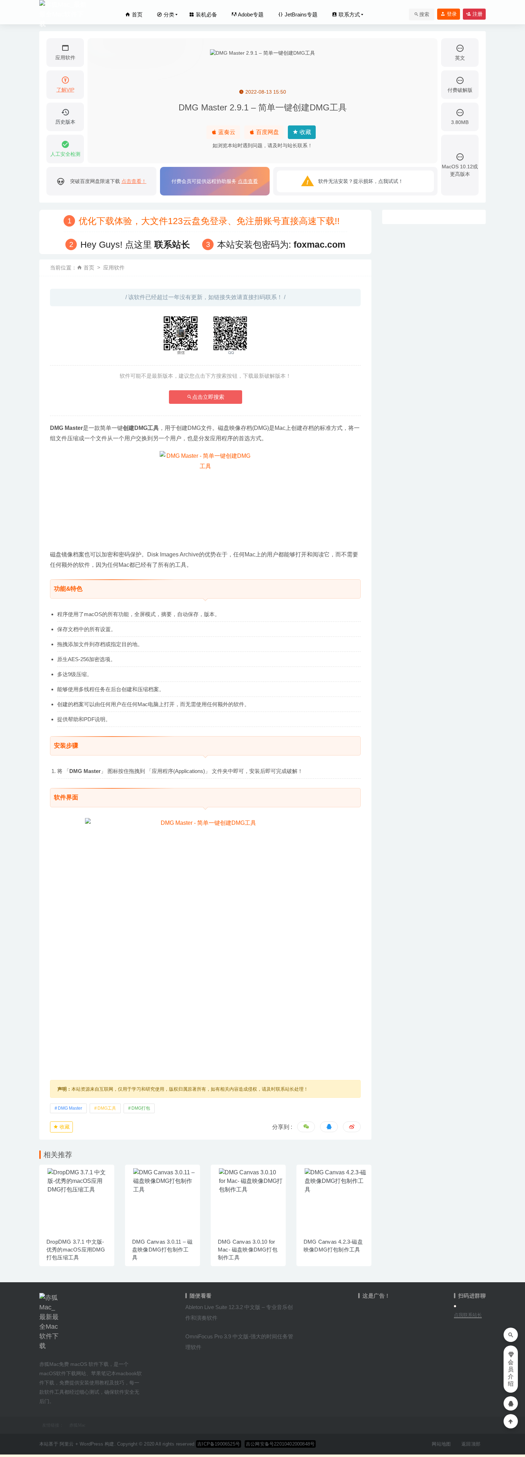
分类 (168, 14)
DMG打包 (140, 1108)
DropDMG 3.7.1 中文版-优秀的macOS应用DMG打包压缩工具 (75, 1249)
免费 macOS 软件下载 (84, 1364)
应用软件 (114, 267)
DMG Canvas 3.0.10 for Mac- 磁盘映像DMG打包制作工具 (248, 1249)
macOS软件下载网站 (62, 1373)
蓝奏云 (226, 132)
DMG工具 (107, 1108)
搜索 (424, 14)
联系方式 (348, 14)
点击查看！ (133, 181)
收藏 (304, 132)
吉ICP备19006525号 (218, 1444)
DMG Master (70, 1108)
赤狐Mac (77, 1425)
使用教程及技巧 (106, 1383)
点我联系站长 (468, 1315)
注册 (476, 14)
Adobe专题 (250, 14)
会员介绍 (511, 1373)
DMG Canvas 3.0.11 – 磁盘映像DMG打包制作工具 (162, 1249)
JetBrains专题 (300, 14)
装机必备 (205, 14)
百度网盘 (267, 132)
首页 (136, 14)
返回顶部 (470, 1444)
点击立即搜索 (208, 397)
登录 (451, 14)
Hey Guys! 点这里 (135, 244)
